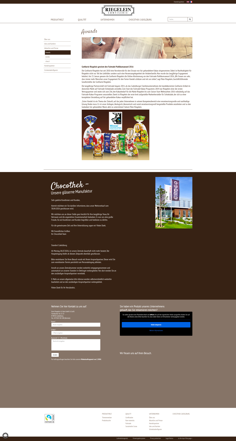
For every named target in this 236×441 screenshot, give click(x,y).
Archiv (47, 57)
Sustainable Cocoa (131, 426)
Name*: (53, 321)
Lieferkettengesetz (122, 438)
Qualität (82, 19)
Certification (129, 417)
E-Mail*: (53, 330)
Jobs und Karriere (50, 43)
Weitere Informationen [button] (156, 330)
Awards (47, 52)
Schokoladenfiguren (51, 70)
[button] (5, 435)
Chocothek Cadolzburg (140, 19)
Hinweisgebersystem (139, 438)
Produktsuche (106, 420)
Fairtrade (128, 423)
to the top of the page (184, 438)
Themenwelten (107, 417)
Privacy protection (155, 438)
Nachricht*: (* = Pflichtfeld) (59, 338)
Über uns (47, 39)
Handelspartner (179, 1)
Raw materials (129, 420)
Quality (128, 414)
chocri (47, 61)
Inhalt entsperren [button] (156, 325)
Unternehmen (107, 19)
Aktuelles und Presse (51, 48)
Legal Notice (169, 438)
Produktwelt (57, 19)
